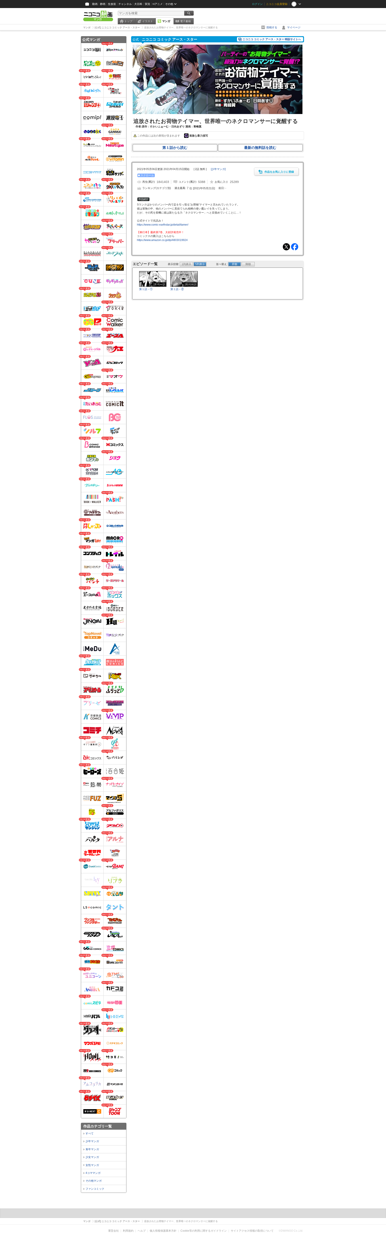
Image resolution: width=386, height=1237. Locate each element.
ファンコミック (95, 1188)
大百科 (138, 4)
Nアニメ (158, 4)
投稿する (271, 27)
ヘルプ (142, 1230)
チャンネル (125, 4)
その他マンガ (94, 1180)
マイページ (293, 27)
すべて (90, 1133)
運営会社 (113, 1230)
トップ (128, 21)
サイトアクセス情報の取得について (252, 1230)
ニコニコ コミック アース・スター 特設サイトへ (272, 39)
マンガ (166, 21)
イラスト (147, 21)
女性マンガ (92, 1165)
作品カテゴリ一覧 (97, 1126)
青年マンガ (92, 1149)
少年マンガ (92, 1141)
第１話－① (146, 289)
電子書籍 (185, 21)
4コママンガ (93, 1173)
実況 (147, 4)
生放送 (112, 4)
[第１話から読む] (217, 113)
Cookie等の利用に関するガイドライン (203, 1230)
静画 (102, 4)
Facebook (294, 246)
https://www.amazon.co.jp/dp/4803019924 (162, 240)
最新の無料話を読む (260, 147)
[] (218, 169)
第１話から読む (174, 147)
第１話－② (177, 289)
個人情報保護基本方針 (163, 1230)
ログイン (257, 4)
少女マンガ (92, 1157)
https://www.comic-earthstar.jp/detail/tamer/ (162, 224)
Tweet (286, 246)
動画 (95, 4)
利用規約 (128, 1230)
